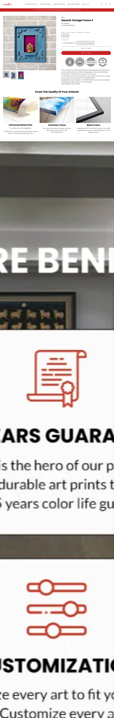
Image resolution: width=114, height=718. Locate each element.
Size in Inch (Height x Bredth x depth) (76, 32)
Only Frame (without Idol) (85, 43)
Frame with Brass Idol (69, 43)
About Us (85, 4)
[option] (57, 10)
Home (62, 17)
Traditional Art (59, 4)
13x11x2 (65, 35)
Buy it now (86, 53)
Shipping (70, 25)
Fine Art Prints (45, 4)
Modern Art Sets (31, 4)
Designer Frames (74, 4)
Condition (65, 39)
